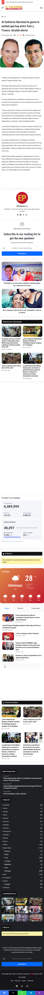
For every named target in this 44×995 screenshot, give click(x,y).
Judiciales (6, 834)
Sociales (5, 881)
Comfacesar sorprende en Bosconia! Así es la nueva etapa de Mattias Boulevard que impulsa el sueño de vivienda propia (31, 749)
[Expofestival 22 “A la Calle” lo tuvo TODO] (35, 917)
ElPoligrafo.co (22, 206)
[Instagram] (26, 215)
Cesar (6, 858)
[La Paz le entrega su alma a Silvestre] (8, 636)
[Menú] (3, 8)
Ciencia (5, 808)
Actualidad (6, 805)
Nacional (5, 838)
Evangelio (7, 884)
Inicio (4, 16)
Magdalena (7, 864)
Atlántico (7, 851)
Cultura (5, 815)
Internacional (7, 831)
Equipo (24, 980)
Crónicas (5, 811)
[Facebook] (20, 215)
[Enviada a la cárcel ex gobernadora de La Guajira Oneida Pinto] (8, 658)
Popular (6, 608)
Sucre (6, 868)
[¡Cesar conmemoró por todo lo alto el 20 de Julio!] (11, 358)
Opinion (5, 841)
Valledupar (7, 871)
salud (4, 874)
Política (5, 844)
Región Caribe (7, 848)
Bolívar (6, 854)
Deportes (5, 818)
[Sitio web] (17, 215)
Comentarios (36, 608)
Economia (6, 821)
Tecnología (6, 887)
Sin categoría (7, 877)
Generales (6, 828)
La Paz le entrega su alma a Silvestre (27, 633)
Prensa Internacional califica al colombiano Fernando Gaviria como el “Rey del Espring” (28, 617)
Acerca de (18, 980)
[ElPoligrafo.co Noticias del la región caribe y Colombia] (13, 8)
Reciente (20, 608)
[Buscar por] (41, 8)
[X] (23, 215)
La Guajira (7, 861)
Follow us (6, 927)
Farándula (6, 825)
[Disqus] (22, 410)
